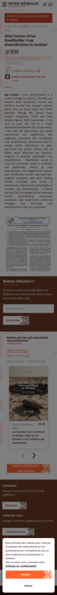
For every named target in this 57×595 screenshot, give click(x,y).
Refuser (29, 585)
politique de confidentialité (20, 566)
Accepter (25, 574)
